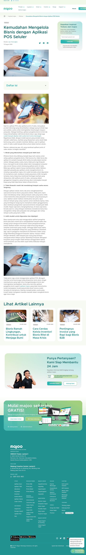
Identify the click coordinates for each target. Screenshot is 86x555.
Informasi (17, 506)
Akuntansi (17, 489)
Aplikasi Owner (18, 499)
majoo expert (42, 518)
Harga (54, 7)
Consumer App (30, 502)
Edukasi (21, 16)
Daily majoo (41, 511)
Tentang (64, 502)
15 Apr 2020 (50, 324)
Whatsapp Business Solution (64, 496)
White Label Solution (65, 491)
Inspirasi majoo (12, 16)
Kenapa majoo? (18, 511)
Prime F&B (29, 484)
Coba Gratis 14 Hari (15, 419)
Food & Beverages (53, 484)
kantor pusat (14, 451)
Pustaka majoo (42, 508)
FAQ (15, 516)
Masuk (74, 8)
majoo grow (42, 481)
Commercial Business (53, 499)
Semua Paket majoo (42, 3)
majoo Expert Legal (42, 526)
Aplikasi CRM (18, 486)
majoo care (13, 474)
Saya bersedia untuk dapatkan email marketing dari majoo (70, 46)
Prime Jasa (29, 486)
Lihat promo (14, 427)
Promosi (52, 513)
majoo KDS (29, 510)
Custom (46, 7)
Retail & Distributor (53, 493)
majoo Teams (30, 505)
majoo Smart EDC (31, 516)
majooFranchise (42, 484)
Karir (63, 513)
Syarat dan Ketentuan (58, 546)
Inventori (17, 494)
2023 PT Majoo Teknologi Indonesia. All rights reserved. (24, 546)
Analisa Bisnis (18, 496)
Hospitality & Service (53, 489)
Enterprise (53, 496)
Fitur (16, 481)
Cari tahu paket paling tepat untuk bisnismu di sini (60, 376)
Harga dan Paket (54, 508)
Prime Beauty (30, 491)
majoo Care (6, 0)
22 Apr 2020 (23, 324)
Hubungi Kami (70, 383)
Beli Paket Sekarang (33, 419)
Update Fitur (18, 513)
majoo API (29, 507)
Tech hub (13, 464)
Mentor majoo (42, 501)
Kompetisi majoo (43, 503)
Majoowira (41, 498)
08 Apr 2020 (76, 324)
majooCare (17, 508)
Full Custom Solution (65, 484)
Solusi (38, 7)
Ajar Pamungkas (13, 42)
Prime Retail (29, 489)
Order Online (18, 501)
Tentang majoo (66, 505)
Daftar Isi (11, 85)
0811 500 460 (18, 476)
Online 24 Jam (79, 552)
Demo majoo (22, 10)
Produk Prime (30, 481)
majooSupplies (42, 491)
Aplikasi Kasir (18, 484)
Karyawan (17, 491)
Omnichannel (30, 500)
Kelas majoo (41, 506)
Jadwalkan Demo (54, 383)
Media (63, 510)
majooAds (41, 494)
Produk (20, 7)
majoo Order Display (29, 513)
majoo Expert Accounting (42, 521)
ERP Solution (65, 488)
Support (61, 7)
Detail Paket (53, 510)
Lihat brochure (27, 427)
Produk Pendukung (29, 496)
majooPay (41, 486)
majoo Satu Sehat (29, 520)
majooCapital (42, 489)
